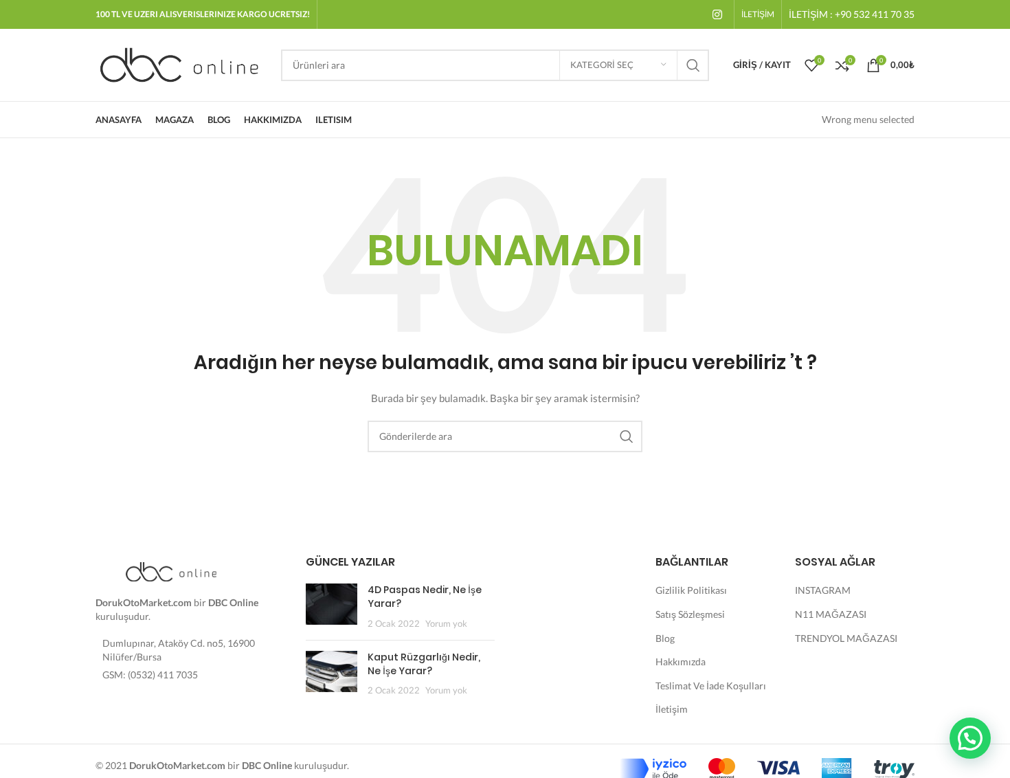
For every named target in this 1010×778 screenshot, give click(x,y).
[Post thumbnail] (331, 607)
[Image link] (171, 571)
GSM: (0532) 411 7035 (150, 674)
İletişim (671, 709)
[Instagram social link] (717, 14)
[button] (970, 738)
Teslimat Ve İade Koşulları (710, 685)
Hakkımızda (680, 661)
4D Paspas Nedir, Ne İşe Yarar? (425, 596)
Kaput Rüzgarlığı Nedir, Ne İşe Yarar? (424, 664)
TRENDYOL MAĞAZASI (846, 638)
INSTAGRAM (823, 590)
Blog (665, 638)
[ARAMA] (693, 65)
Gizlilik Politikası (691, 590)
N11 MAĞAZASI (830, 614)
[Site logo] (181, 63)
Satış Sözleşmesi (690, 614)
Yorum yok (446, 624)
